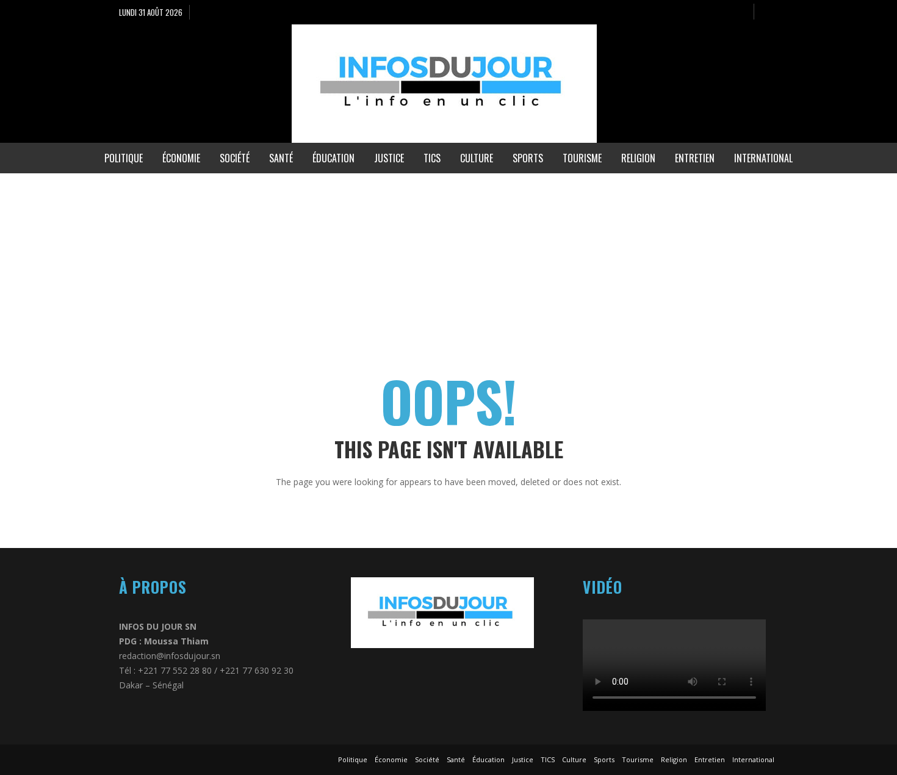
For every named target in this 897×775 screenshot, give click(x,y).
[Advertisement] (366, 258)
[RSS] (739, 12)
